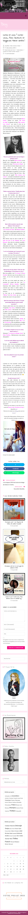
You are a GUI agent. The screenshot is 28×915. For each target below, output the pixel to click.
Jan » (7, 875)
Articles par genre (9, 792)
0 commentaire (9, 53)
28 (10, 872)
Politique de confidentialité (14, 913)
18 (23, 866)
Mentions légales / (22, 912)
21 (10, 869)
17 (20, 866)
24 (20, 869)
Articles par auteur (9, 821)
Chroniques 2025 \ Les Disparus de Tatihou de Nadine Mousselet (14, 523)
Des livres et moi (10, 50)
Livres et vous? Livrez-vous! (11, 51)
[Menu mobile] (26, 15)
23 (17, 869)
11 (23, 863)
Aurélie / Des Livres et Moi (12, 46)
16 (17, 866)
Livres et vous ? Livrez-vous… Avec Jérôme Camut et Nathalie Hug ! (14, 597)
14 (10, 866)
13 (7, 866)
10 (20, 863)
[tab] (9, 792)
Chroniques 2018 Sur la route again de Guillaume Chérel (14, 567)
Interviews (20, 50)
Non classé (11, 455)
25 (23, 869)
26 (4, 872)
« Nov (4, 875)
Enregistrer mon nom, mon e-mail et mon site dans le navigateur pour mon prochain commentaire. (14, 641)
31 (20, 872)
